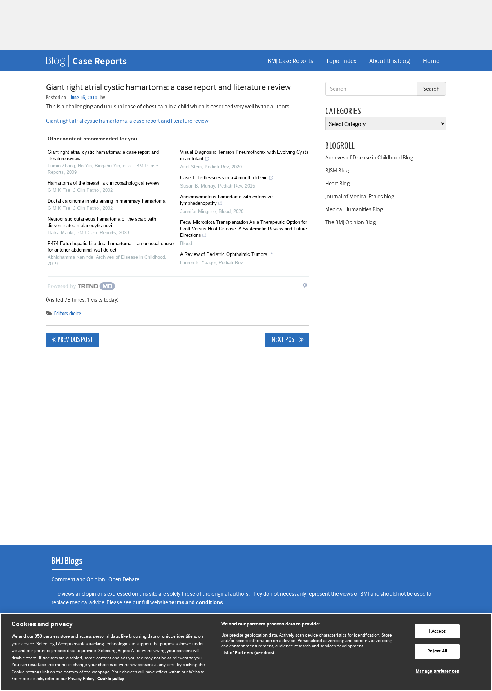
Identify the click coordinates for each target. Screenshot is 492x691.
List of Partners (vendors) (247, 653)
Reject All (437, 651)
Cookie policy (110, 679)
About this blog (389, 60)
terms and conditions (196, 602)
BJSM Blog (337, 170)
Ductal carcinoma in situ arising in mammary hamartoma (106, 201)
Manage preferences (437, 671)
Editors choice (67, 313)
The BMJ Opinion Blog (350, 222)
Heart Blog (337, 183)
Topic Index (341, 60)
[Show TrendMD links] (305, 285)
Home (431, 60)
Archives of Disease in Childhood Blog (369, 157)
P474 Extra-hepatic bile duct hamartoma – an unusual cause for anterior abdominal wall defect (111, 247)
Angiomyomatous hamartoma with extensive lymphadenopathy (226, 200)
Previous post (75, 340)
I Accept (437, 631)
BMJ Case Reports (290, 60)
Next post (284, 340)
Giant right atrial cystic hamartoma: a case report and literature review (127, 121)
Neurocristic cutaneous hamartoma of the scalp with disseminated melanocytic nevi (102, 222)
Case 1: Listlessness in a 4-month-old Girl (224, 177)
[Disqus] (177, 442)
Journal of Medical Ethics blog (359, 196)
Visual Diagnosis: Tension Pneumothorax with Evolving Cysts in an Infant (244, 155)
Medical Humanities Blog (354, 209)
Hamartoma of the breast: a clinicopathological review (103, 183)
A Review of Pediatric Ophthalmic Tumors (223, 254)
